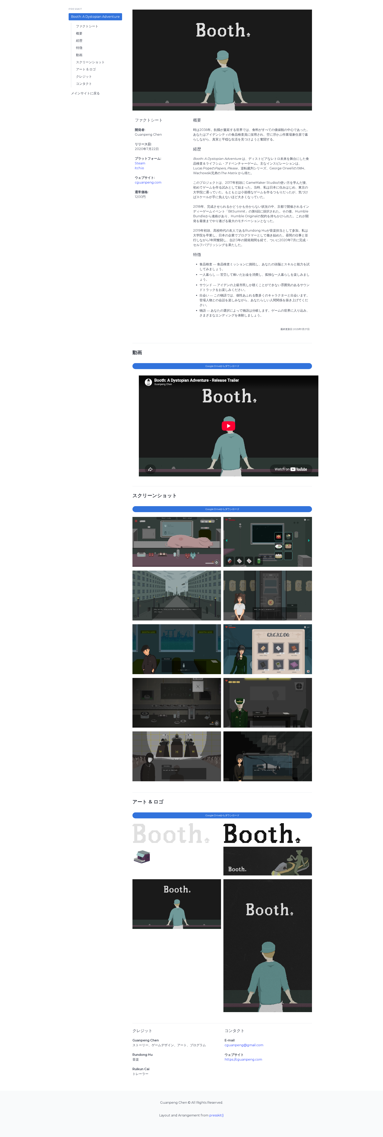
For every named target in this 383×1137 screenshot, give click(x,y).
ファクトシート (87, 26)
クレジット (84, 76)
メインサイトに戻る (85, 93)
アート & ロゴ (86, 69)
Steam (140, 163)
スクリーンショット (90, 62)
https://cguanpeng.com (243, 1059)
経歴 (79, 40)
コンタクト (84, 84)
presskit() (216, 1115)
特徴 (79, 48)
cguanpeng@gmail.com (244, 1045)
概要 (79, 33)
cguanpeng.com (148, 182)
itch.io (139, 168)
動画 (79, 55)
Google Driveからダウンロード (222, 366)
